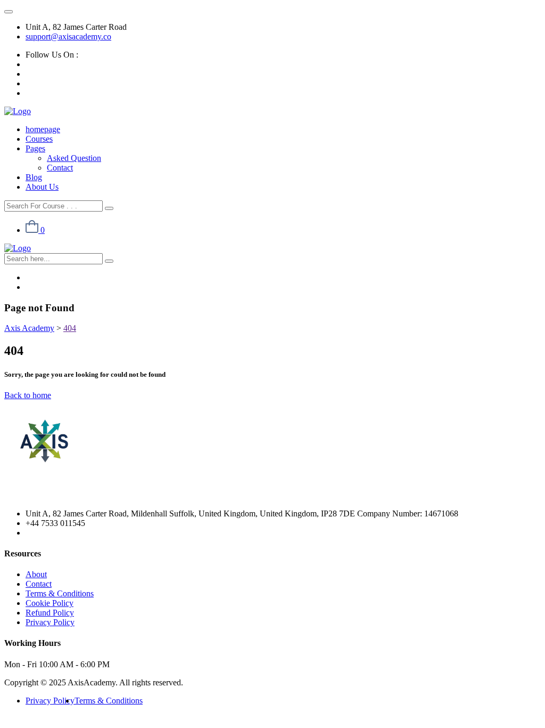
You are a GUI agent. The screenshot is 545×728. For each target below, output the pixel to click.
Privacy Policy (50, 622)
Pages (35, 148)
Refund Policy (50, 612)
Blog (34, 177)
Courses (39, 138)
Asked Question (74, 158)
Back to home (27, 395)
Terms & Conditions (60, 593)
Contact (60, 167)
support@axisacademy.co (68, 36)
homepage (43, 129)
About (36, 574)
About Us (42, 186)
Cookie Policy (49, 603)
